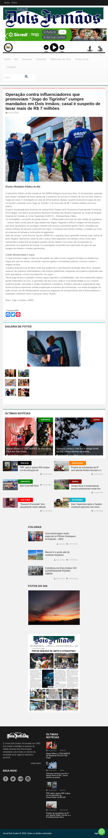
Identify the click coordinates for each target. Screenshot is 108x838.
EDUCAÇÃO (77, 463)
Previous (5, 38)
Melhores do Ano (60, 59)
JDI (16, 59)
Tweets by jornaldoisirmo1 (88, 734)
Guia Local (81, 59)
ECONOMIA (77, 500)
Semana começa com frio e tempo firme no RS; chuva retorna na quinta (77, 450)
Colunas (41, 59)
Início (7, 59)
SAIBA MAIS (36, 763)
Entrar (14, 3)
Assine (7, 3)
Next (102, 38)
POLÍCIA (25, 463)
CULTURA (25, 500)
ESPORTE (45, 420)
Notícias (27, 59)
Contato (11, 67)
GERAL (96, 420)
